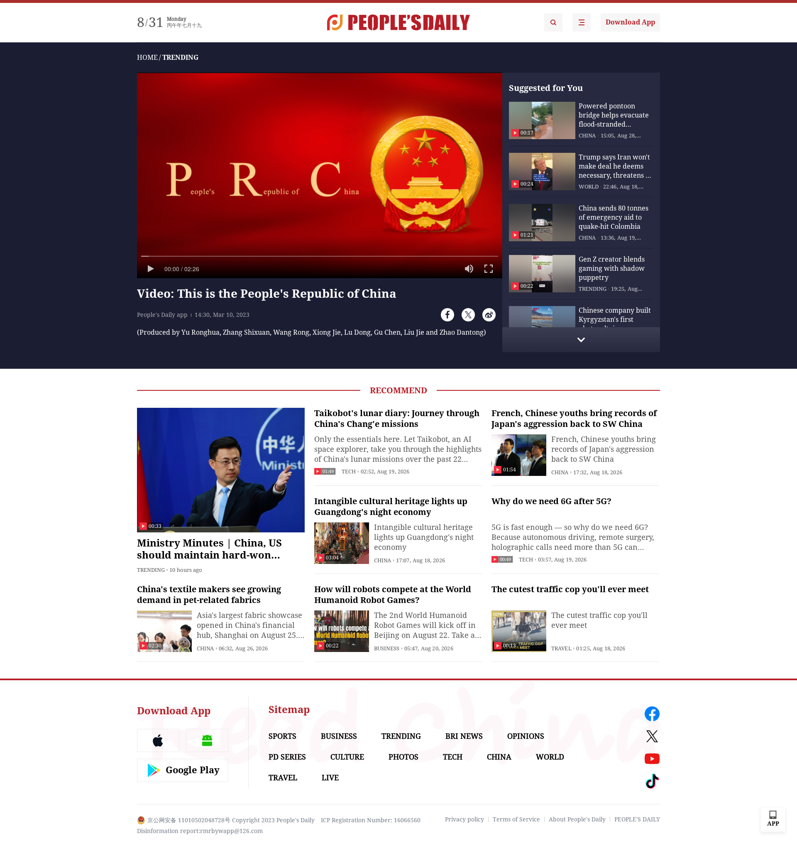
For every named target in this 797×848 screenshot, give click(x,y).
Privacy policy (464, 819)
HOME (147, 57)
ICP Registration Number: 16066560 (371, 820)
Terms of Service (516, 819)
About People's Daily (577, 819)
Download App (630, 22)
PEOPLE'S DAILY (637, 819)
